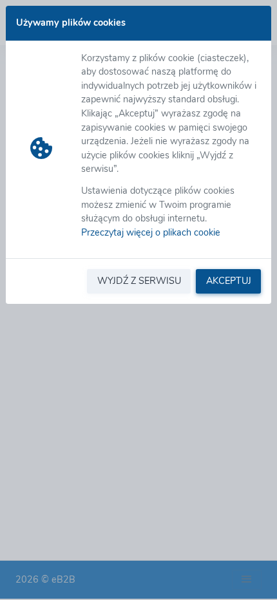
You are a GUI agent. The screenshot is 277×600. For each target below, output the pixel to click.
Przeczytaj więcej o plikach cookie (150, 232)
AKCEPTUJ (228, 280)
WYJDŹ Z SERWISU (139, 280)
